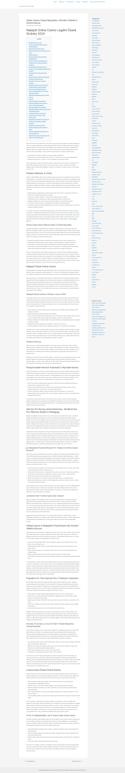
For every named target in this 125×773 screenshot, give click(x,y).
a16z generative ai (96, 77)
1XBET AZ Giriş (96, 43)
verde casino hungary (97, 269)
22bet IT (94, 67)
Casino (94, 106)
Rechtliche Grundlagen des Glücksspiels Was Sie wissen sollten (99, 312)
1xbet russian (95, 62)
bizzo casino (95, 101)
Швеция (94, 284)
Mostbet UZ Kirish (96, 191)
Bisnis (93, 99)
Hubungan (94, 140)
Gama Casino (95, 135)
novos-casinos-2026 (97, 206)
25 (92, 69)
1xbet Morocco (96, 57)
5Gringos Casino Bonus (98, 72)
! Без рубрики (95, 20)
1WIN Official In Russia (97, 28)
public (93, 245)
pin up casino (95, 225)
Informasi (94, 145)
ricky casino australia (97, 252)
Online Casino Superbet (98, 211)
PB (92, 216)
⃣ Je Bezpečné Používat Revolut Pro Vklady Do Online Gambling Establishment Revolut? (39, 69)
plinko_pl (94, 240)
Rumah (94, 255)
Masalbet (94, 165)
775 (93, 74)
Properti (94, 243)
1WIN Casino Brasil (97, 25)
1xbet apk (94, 35)
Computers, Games (97, 125)
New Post (94, 201)
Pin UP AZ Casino (96, 223)
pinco (93, 235)
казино (94, 282)
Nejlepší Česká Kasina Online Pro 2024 (39, 95)
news (93, 203)
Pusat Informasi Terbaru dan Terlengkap (26, 6)
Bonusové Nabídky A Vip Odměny (37, 107)
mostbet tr (94, 186)
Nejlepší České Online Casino (36, 48)
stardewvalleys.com (81, 770)
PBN (93, 218)
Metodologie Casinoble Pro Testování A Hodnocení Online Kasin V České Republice (39, 121)
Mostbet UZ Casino (97, 189)
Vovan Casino (95, 272)
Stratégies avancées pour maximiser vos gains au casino (98, 334)
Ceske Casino (32, 117)
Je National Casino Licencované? (37, 113)
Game (93, 138)
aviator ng (94, 84)
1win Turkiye (95, 30)
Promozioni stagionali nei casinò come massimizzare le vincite (99, 319)
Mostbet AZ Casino (97, 172)
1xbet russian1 (95, 65)
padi (93, 213)
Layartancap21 (95, 157)
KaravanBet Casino (97, 150)
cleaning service (96, 123)
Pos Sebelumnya (30, 761)
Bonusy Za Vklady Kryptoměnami (37, 101)
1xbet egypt (95, 47)
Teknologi (94, 260)
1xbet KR (94, 52)
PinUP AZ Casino (96, 238)
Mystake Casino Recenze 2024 (37, 125)
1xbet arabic (95, 38)
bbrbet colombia (96, 91)
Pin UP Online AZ (96, 230)
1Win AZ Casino (96, 23)
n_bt (93, 196)
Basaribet (94, 89)
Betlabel (94, 96)
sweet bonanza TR (96, 257)
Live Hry (31, 97)
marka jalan (95, 162)
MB (93, 167)
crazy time (94, 128)
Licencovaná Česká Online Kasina (37, 89)
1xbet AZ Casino (96, 40)
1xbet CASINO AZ (96, 45)
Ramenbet (94, 250)
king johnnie (95, 155)
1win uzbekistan (96, 33)
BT (92, 104)
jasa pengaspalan (96, 147)
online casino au (96, 208)
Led (93, 160)
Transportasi (95, 262)
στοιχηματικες (95, 279)
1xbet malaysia (95, 55)
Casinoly (31, 99)
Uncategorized (30, 25)
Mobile (93, 169)
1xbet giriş (94, 50)
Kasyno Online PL (96, 152)
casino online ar (96, 111)
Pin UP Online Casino (97, 233)
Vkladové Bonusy (33, 55)
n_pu (93, 199)
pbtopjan (94, 221)
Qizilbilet (94, 247)
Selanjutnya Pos (77, 761)
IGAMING (94, 143)
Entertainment (95, 130)
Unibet (93, 267)
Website (94, 274)
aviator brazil (95, 82)
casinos (94, 121)
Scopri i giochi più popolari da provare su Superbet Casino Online (99, 305)
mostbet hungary (96, 181)
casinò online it (96, 113)
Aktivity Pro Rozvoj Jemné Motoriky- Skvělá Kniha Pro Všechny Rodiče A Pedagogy (38, 63)
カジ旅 (93, 287)
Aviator (94, 79)
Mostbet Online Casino (98, 184)
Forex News (95, 133)
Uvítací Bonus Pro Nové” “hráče (37, 115)
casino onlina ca (96, 109)
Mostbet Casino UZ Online (98, 179)
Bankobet (94, 87)
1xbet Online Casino (97, 60)
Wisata (93, 277)
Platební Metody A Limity (35, 42)
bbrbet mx (94, 94)
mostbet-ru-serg (96, 194)
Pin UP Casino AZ (96, 228)
